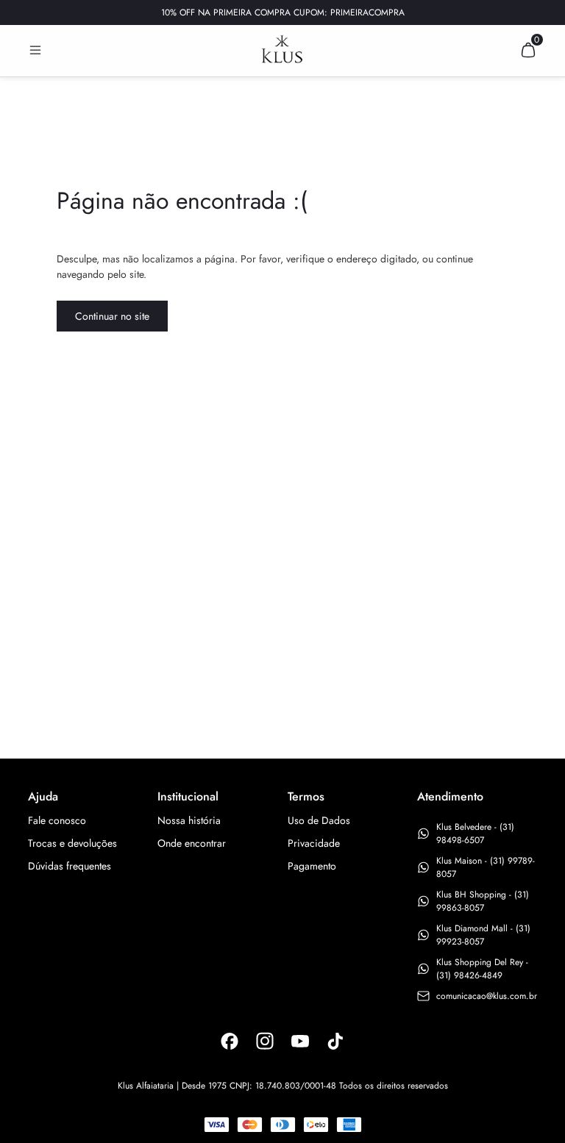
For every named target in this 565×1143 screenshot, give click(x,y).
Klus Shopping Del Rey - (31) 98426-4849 (482, 969)
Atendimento (450, 796)
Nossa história (189, 820)
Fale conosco (57, 820)
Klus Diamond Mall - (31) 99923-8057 (483, 935)
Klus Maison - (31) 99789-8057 (485, 867)
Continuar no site (112, 316)
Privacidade (314, 843)
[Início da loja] (282, 49)
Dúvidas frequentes (69, 866)
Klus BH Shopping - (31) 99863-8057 (482, 901)
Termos (306, 796)
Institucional (187, 796)
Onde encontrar (191, 843)
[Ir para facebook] (229, 1041)
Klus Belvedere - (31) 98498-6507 (475, 833)
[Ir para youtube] (300, 1041)
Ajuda (43, 796)
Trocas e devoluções (72, 843)
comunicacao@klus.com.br (486, 996)
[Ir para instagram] (265, 1041)
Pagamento (312, 866)
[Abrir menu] (35, 50)
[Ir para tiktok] (335, 1041)
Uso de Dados (319, 820)
